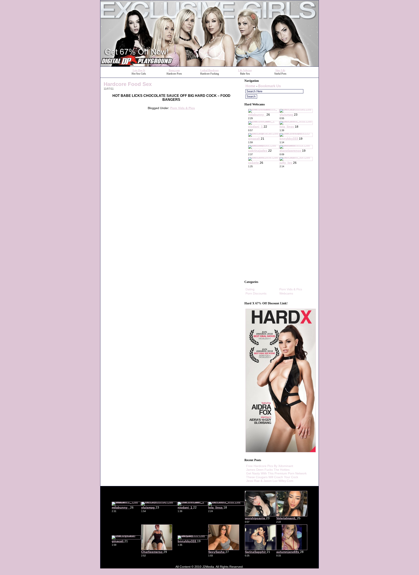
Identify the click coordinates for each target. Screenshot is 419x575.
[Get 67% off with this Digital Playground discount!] (209, 65)
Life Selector (245, 70)
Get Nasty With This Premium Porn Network (276, 473)
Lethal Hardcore (209, 70)
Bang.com (174, 70)
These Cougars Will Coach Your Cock (272, 477)
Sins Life (280, 70)
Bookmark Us (269, 86)
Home (250, 86)
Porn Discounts (256, 293)
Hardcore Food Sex (128, 84)
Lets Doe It (139, 70)
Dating (250, 289)
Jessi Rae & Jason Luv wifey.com (269, 481)
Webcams (286, 293)
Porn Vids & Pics (182, 108)
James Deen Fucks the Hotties (268, 469)
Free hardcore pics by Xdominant (269, 466)
